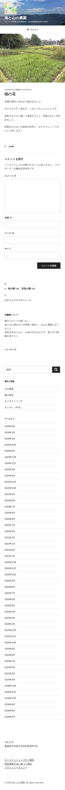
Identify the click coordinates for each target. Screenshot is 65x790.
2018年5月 (10, 716)
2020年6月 (10, 599)
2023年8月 (10, 500)
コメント (10, 175)
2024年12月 (10, 457)
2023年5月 (10, 519)
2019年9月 (10, 648)
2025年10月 (10, 445)
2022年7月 (10, 525)
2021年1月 (10, 556)
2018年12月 (10, 685)
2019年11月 (10, 636)
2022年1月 (10, 543)
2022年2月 (10, 537)
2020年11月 (10, 568)
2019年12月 (10, 630)
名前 (8, 217)
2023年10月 (10, 488)
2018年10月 (10, 698)
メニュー (34, 29)
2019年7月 (10, 661)
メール (9, 233)
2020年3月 (10, 618)
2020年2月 (10, 624)
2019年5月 (10, 673)
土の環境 (9, 389)
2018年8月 (10, 704)
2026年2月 (10, 438)
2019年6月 (10, 667)
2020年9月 (10, 580)
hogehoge (26, 90)
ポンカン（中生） (14, 407)
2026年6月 (10, 426)
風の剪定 (9, 395)
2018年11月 (10, 692)
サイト (8, 248)
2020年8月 (10, 587)
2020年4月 (10, 611)
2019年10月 (10, 642)
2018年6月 (10, 710)
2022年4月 (10, 531)
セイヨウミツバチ (14, 401)
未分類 (11, 146)
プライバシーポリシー (16, 767)
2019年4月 (10, 679)
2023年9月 (10, 494)
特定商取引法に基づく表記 (18, 763)
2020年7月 (10, 593)
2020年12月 (10, 562)
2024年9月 (10, 469)
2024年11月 (10, 463)
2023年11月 (10, 482)
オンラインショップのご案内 (19, 760)
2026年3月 (10, 432)
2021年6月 (10, 550)
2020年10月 (10, 574)
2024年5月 (10, 475)
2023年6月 (10, 512)
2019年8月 (10, 655)
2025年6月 (10, 451)
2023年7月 (10, 506)
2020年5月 (10, 605)
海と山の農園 (16, 18)
